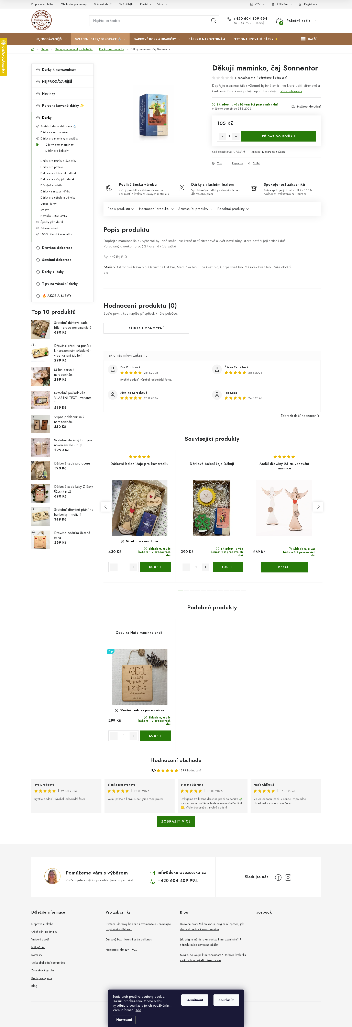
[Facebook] (278, 877)
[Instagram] (288, 877)
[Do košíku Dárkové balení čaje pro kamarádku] (155, 567)
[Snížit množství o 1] (222, 136)
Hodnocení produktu (154, 208)
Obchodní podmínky (74, 4)
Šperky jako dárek (52, 222)
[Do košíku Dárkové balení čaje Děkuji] (228, 567)
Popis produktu (119, 208)
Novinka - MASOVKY (54, 216)
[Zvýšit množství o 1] (236, 136)
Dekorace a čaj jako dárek (58, 179)
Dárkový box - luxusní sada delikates (129, 939)
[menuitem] (51, 39)
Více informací (291, 91)
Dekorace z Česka (274, 152)
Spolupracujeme (41, 978)
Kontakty (145, 4)
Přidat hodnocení (146, 328)
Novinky (48, 93)
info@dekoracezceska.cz (182, 872)
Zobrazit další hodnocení (299, 415)
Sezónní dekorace (57, 259)
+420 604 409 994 (250, 19)
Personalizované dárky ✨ (63, 105)
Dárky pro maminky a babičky (59, 138)
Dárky (47, 117)
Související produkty (193, 208)
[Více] (309, 39)
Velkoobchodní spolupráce (48, 963)
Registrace (310, 4)
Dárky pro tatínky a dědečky (58, 161)
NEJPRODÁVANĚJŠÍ (57, 81)
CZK (257, 4)
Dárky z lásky (53, 271)
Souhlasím (226, 1000)
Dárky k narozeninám (59, 69)
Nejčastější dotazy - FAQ (121, 950)
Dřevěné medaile (51, 185)
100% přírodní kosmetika (56, 234)
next (318, 507)
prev (106, 507)
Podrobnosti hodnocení (272, 78)
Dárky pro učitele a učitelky (58, 198)
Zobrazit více (176, 821)
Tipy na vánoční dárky (60, 283)
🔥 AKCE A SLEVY (56, 295)
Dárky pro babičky (57, 151)
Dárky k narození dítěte (55, 191)
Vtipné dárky (48, 204)
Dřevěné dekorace (57, 247)
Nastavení (124, 1019)
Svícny (45, 210)
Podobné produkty (231, 208)
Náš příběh (126, 4)
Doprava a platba (42, 4)
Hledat (213, 20)
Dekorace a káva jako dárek (58, 173)
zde (138, 1010)
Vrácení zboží (103, 4)
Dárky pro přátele (52, 167)
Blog (34, 986)
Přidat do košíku (278, 136)
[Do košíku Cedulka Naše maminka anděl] (155, 735)
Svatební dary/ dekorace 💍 (59, 126)
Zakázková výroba (42, 970)
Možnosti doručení (309, 106)
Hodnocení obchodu (176, 760)
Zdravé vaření (49, 228)
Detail (284, 567)
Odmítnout (194, 1000)
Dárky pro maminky (59, 145)
